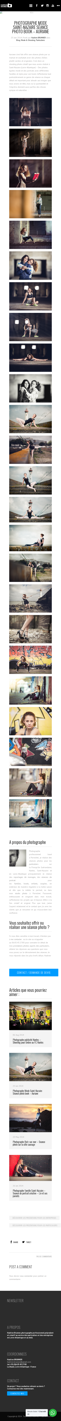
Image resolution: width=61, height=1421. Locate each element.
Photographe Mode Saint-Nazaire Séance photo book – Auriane (27, 1092)
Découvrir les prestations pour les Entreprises (34, 1217)
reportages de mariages (25, 877)
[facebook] (37, 5)
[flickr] (58, 5)
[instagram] (48, 5)
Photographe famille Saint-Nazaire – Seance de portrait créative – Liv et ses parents (30, 1193)
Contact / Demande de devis (34, 972)
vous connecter (26, 1276)
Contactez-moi (17, 1393)
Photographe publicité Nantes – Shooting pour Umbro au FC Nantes (28, 1041)
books (26, 883)
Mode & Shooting (28, 40)
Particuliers (40, 40)
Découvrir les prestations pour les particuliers (35, 1225)
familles (17, 883)
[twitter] (42, 5)
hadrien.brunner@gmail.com (19, 1362)
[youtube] (53, 5)
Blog (18, 40)
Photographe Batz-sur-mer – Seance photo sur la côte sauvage (29, 1143)
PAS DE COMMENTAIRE (44, 1256)
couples (43, 883)
